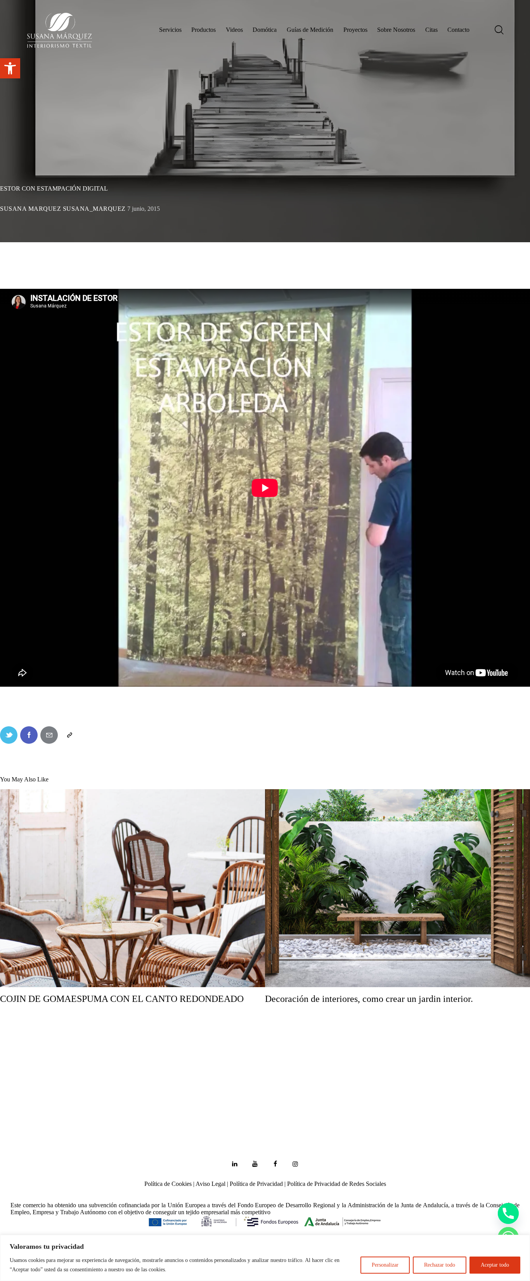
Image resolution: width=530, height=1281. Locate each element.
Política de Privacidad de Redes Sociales (336, 1183)
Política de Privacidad (256, 1183)
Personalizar (385, 1265)
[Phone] (508, 1213)
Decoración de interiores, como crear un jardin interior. (369, 999)
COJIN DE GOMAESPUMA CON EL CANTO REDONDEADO (122, 999)
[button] (10, 68)
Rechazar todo (439, 1265)
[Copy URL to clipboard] (69, 735)
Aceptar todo (495, 1265)
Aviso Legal (210, 1183)
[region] (265, 1258)
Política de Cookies (168, 1183)
